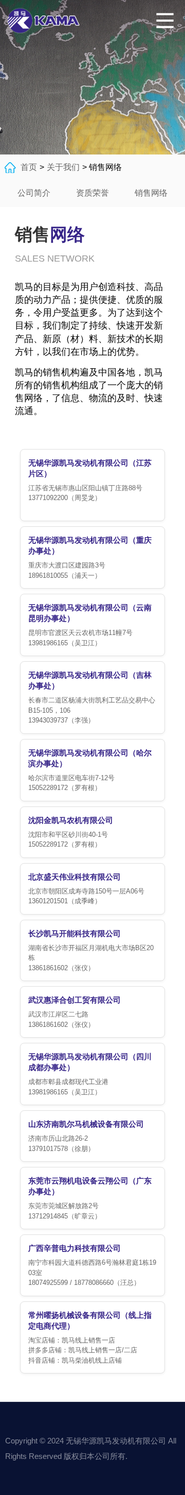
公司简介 (33, 192)
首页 (29, 167)
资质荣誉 (92, 192)
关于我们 (63, 167)
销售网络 (151, 192)
